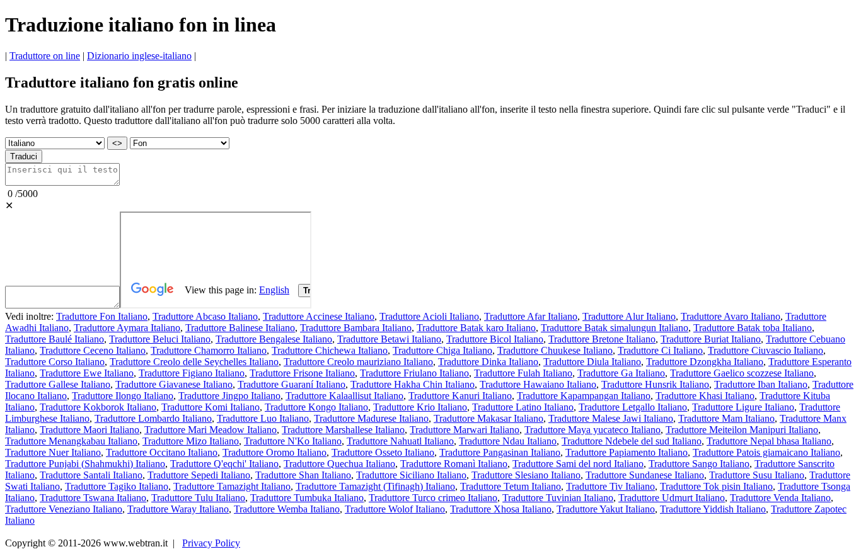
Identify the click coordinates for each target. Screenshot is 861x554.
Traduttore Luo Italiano (263, 418)
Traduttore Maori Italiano (89, 429)
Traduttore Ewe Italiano (87, 373)
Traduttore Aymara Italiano (127, 327)
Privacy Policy (211, 543)
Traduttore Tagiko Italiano (116, 486)
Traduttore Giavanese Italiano (174, 384)
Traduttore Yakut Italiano (606, 509)
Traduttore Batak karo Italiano (476, 327)
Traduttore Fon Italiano (101, 316)
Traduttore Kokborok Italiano (98, 407)
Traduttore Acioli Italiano (429, 316)
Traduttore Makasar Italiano (488, 418)
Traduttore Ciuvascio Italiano (765, 350)
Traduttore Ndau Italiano (508, 441)
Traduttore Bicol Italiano (494, 339)
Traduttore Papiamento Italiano (626, 452)
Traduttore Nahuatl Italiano (400, 441)
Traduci (23, 156)
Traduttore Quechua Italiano (339, 463)
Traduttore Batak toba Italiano (752, 327)
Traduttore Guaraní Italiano (291, 384)
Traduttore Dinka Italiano (488, 361)
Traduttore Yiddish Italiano (713, 509)
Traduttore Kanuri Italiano (460, 395)
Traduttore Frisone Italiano (302, 373)
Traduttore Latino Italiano (523, 407)
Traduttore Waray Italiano (178, 509)
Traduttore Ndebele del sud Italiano (632, 441)
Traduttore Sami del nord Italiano (578, 463)
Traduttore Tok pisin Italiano (716, 486)
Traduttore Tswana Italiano (93, 497)
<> (117, 143)
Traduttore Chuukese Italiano (555, 350)
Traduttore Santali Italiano (91, 475)
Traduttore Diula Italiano (592, 361)
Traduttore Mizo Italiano (190, 441)
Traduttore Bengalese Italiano (274, 339)
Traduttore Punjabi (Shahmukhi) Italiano (85, 463)
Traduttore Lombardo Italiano (153, 418)
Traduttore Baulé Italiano (54, 339)
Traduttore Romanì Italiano (453, 463)
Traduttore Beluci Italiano (160, 339)
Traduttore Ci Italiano (660, 350)
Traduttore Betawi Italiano (389, 339)
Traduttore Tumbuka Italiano (307, 497)
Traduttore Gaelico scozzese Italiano (742, 373)
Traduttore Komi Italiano (210, 407)
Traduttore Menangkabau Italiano (71, 441)
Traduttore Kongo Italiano (316, 407)
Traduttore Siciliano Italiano (411, 475)
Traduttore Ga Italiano (621, 373)
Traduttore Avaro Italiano (730, 316)
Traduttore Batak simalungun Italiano (614, 327)
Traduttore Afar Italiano (530, 316)
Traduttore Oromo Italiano (274, 452)
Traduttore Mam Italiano (726, 418)
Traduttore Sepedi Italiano (198, 475)
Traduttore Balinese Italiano (240, 327)
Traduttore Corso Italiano (55, 361)
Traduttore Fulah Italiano (523, 373)
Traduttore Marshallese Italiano (343, 429)
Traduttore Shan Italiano (303, 475)
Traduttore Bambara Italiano (356, 327)
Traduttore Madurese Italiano (371, 418)
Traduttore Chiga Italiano (442, 350)
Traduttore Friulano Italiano (414, 373)
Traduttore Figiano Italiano (192, 373)
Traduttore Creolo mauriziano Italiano (358, 361)
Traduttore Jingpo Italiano (229, 395)
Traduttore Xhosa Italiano (501, 509)
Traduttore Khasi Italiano (705, 395)
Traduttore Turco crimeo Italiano (433, 497)
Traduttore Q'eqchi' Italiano (224, 463)
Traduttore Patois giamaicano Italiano (766, 452)
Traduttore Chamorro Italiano (209, 350)
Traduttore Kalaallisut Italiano (344, 395)
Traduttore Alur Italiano (629, 316)
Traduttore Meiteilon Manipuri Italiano (742, 429)
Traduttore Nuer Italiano (53, 452)
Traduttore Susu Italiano (756, 475)
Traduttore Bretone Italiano (602, 339)
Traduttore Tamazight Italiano (232, 486)
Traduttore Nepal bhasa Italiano (769, 441)
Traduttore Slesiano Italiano (526, 475)
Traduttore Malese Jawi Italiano (610, 418)
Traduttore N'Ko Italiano (293, 441)
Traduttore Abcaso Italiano (205, 316)
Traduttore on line (44, 55)
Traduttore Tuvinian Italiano (557, 497)
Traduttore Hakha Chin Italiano (412, 384)
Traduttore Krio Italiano (420, 407)
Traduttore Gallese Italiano (57, 384)
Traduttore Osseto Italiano (383, 452)
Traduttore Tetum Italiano (510, 486)
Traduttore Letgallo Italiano (633, 407)
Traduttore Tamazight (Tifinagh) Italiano (375, 486)
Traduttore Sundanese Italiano (645, 475)
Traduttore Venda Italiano (780, 497)
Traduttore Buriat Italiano (711, 339)
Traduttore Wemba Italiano (287, 509)
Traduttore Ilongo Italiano (122, 395)
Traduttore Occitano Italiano (161, 452)
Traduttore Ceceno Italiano (93, 350)
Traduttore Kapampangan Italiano (583, 395)
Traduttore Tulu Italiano (198, 497)
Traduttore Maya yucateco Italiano (592, 429)
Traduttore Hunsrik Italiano (655, 384)
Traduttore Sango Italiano (699, 463)
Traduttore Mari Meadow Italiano (210, 429)
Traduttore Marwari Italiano (464, 429)
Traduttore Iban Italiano (760, 384)
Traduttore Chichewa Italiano (330, 350)
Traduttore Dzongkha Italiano (704, 361)
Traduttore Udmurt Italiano (671, 497)
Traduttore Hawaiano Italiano (538, 384)
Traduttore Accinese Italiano (318, 316)
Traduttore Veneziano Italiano (63, 509)
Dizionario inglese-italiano (139, 55)
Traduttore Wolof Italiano (395, 509)
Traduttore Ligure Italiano (743, 407)
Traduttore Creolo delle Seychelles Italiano (194, 361)
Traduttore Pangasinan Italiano (499, 452)
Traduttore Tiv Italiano (610, 486)
